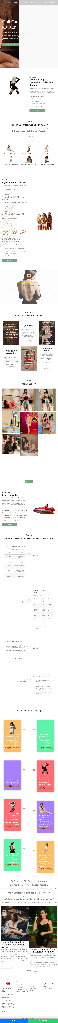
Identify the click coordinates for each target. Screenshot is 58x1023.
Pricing (31, 2)
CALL (14, 1021)
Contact (36, 2)
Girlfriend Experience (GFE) (20, 984)
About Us (15, 2)
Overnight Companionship (22, 991)
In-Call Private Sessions (21, 989)
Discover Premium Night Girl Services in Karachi (42, 950)
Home (10, 2)
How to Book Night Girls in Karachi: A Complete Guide (13, 945)
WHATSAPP (44, 1021)
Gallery (26, 2)
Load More (29, 481)
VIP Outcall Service (20, 987)
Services (21, 2)
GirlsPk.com (33, 1018)
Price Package (33, 988)
